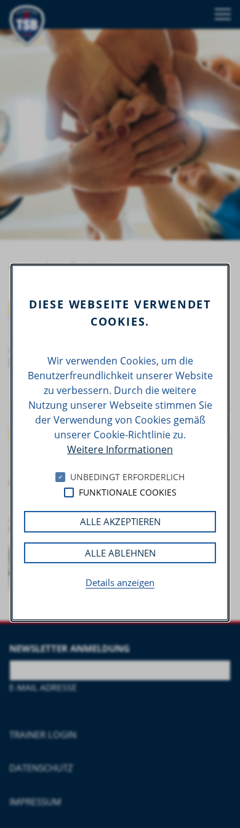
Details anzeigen (120, 582)
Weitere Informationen (120, 449)
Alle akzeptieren (120, 521)
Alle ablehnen (120, 553)
